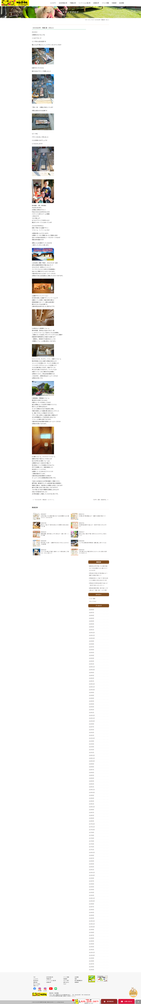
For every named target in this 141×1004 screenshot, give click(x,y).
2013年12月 (92, 921)
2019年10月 (92, 792)
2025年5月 (91, 652)
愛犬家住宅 (35, 980)
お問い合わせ (66, 982)
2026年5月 (91, 618)
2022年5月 (91, 729)
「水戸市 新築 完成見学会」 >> (100, 499)
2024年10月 (92, 669)
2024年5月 (91, 675)
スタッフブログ (92, 601)
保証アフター (36, 985)
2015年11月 (92, 872)
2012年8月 (91, 961)
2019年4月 (91, 798)
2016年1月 (91, 869)
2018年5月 (91, 815)
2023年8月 (91, 695)
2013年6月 (91, 938)
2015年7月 (91, 881)
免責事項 (77, 982)
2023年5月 (91, 701)
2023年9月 (91, 692)
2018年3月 (91, 821)
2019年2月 (91, 801)
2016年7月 (91, 858)
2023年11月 (92, 686)
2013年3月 (91, 946)
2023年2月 (91, 709)
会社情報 (121, 3)
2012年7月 (91, 963)
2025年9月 (91, 641)
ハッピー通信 (92, 598)
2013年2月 (91, 949)
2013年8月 (91, 932)
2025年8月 (91, 643)
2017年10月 (92, 829)
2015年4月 (91, 889)
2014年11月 (92, 898)
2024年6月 (91, 672)
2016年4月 (91, 861)
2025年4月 (91, 655)
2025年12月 (92, 632)
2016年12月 (92, 852)
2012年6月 (91, 966)
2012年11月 (92, 952)
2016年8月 (91, 855)
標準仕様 (35, 982)
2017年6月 (91, 838)
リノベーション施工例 (84, 3)
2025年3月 (91, 658)
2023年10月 (92, 689)
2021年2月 (91, 749)
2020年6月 (91, 772)
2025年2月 (91, 661)
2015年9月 (91, 878)
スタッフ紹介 (66, 980)
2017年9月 (91, 832)
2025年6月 (91, 649)
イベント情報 (105, 3)
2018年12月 (92, 806)
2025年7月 (91, 646)
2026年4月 (91, 621)
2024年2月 (91, 678)
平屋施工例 (73, 3)
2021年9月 (91, 741)
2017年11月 (92, 826)
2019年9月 (91, 795)
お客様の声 (96, 3)
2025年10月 (92, 638)
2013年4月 (91, 943)
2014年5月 (91, 912)
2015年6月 (91, 883)
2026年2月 (91, 626)
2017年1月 (91, 849)
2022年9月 (91, 723)
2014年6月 (91, 909)
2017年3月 (91, 843)
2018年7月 (91, 812)
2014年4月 (91, 915)
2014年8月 (91, 903)
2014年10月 (92, 901)
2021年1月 (91, 752)
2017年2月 (91, 846)
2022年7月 (91, 726)
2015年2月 (91, 895)
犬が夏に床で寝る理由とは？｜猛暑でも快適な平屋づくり (92, 515)
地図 (76, 978)
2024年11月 (92, 666)
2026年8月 (91, 609)
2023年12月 (92, 683)
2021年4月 (91, 746)
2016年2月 (91, 866)
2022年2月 (91, 732)
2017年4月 (91, 841)
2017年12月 (92, 823)
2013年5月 (91, 941)
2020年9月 (91, 763)
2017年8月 (91, 835)
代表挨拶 (114, 3)
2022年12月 (92, 715)
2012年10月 (92, 955)
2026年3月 (91, 623)
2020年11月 (92, 758)
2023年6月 (91, 698)
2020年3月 (91, 781)
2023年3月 (91, 706)
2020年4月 (91, 778)
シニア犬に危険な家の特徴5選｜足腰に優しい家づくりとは (92, 542)
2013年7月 (91, 935)
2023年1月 (91, 712)
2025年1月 (91, 663)
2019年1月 (91, 803)
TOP (34, 977)
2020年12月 (92, 755)
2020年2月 (91, 783)
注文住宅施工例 (63, 3)
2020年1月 (91, 786)
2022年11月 (92, 718)
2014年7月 (91, 906)
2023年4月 (91, 704)
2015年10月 (92, 875)
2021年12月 (92, 738)
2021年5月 (91, 743)
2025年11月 (92, 635)
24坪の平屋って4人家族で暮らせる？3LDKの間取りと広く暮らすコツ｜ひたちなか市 (98, 568)
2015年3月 (91, 892)
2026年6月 (91, 615)
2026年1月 (91, 629)
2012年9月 (91, 958)
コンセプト (53, 3)
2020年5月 (91, 775)
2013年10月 (92, 926)
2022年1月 (91, 735)
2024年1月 (91, 681)
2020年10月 (92, 761)
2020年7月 (91, 769)
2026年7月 (91, 612)
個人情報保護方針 (78, 980)
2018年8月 (91, 809)
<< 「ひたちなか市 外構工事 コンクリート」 (44, 499)
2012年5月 (91, 969)
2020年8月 (91, 766)
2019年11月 (92, 789)
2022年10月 (92, 721)
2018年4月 (91, 818)
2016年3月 (91, 863)
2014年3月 (91, 918)
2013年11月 (92, 923)
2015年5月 (91, 886)
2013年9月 (91, 929)
